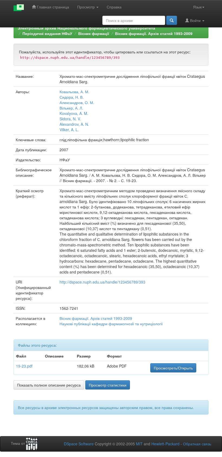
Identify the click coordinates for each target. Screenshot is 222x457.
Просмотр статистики (107, 385)
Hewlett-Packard (165, 443)
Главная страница (52, 6)
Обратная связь (197, 443)
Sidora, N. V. (70, 118)
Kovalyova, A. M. (74, 113)
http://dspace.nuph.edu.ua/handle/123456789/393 (102, 282)
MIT (139, 443)
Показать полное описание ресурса (49, 385)
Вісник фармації (93, 33)
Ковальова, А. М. (74, 91)
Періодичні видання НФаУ (47, 33)
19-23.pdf (24, 366)
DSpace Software (79, 443)
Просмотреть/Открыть (173, 368)
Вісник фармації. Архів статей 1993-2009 (153, 33)
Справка (114, 6)
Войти (195, 20)
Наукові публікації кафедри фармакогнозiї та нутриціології (111, 323)
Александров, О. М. (77, 102)
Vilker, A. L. (69, 129)
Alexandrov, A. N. (74, 124)
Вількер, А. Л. (71, 108)
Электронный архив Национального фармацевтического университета (86, 28)
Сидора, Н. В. (72, 97)
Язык (197, 6)
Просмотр (86, 6)
